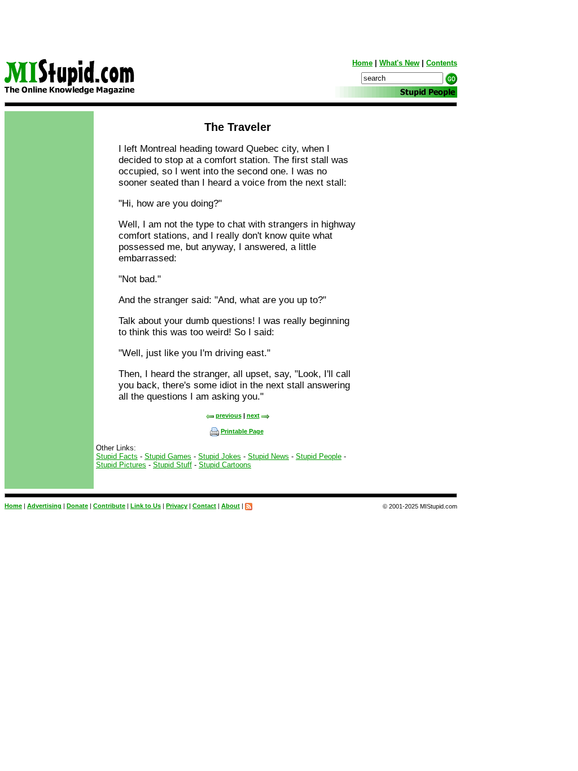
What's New (399, 63)
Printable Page (242, 431)
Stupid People (318, 456)
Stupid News (268, 456)
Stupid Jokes (219, 456)
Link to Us (145, 505)
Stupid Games (167, 456)
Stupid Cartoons (225, 465)
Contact (204, 505)
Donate (77, 505)
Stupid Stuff (172, 465)
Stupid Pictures (121, 465)
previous (229, 415)
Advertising (44, 505)
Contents (441, 63)
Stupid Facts (117, 456)
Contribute (109, 505)
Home (362, 63)
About (230, 505)
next (253, 415)
